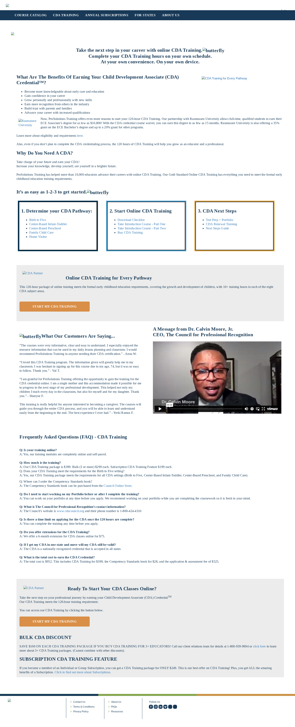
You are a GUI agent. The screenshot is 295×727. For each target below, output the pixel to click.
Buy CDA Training (130, 232)
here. (80, 135)
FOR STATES (145, 15)
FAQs (114, 706)
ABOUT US (170, 15)
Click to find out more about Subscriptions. (83, 672)
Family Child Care (41, 232)
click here (260, 646)
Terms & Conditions (84, 706)
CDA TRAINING (66, 15)
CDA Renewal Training (221, 224)
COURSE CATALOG (31, 15)
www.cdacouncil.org (70, 511)
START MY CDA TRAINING (55, 306)
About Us (116, 702)
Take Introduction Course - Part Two (142, 228)
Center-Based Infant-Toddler (48, 224)
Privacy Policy (80, 711)
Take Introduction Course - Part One (142, 224)
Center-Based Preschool (45, 228)
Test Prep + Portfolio (219, 220)
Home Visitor (38, 236)
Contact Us (79, 702)
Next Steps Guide (217, 228)
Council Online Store (117, 485)
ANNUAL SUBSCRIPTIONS (106, 15)
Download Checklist (131, 220)
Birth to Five (37, 220)
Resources (117, 711)
